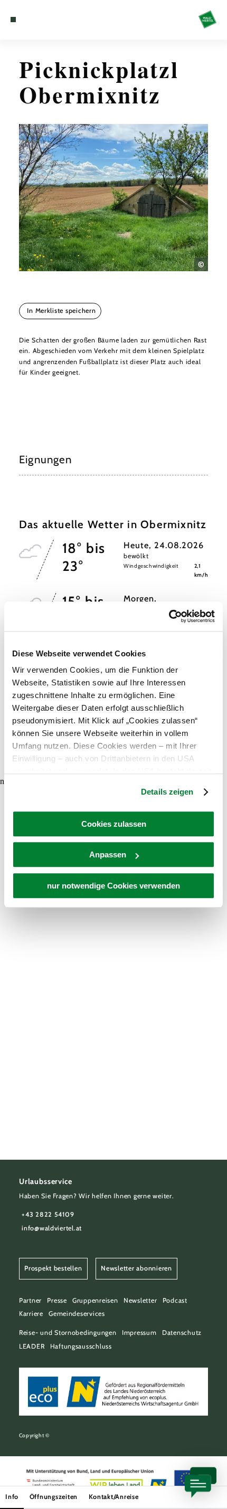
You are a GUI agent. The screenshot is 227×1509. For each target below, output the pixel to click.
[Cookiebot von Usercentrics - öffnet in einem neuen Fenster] (168, 616)
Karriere (31, 1313)
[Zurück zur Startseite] (207, 19)
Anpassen (107, 854)
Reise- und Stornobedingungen (68, 1332)
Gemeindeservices (77, 1313)
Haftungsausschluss (81, 1346)
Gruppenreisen (95, 1300)
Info (11, 1497)
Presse (57, 1300)
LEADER (31, 1346)
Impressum (139, 1332)
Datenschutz (182, 1332)
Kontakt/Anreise (114, 1497)
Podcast (175, 1300)
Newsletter (140, 1300)
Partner (30, 1300)
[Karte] (29, 19)
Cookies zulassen (113, 823)
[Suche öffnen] (46, 19)
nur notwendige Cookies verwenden (113, 885)
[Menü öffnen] (13, 19)
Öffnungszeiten (54, 1497)
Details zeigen (167, 791)
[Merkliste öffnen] (38, 19)
